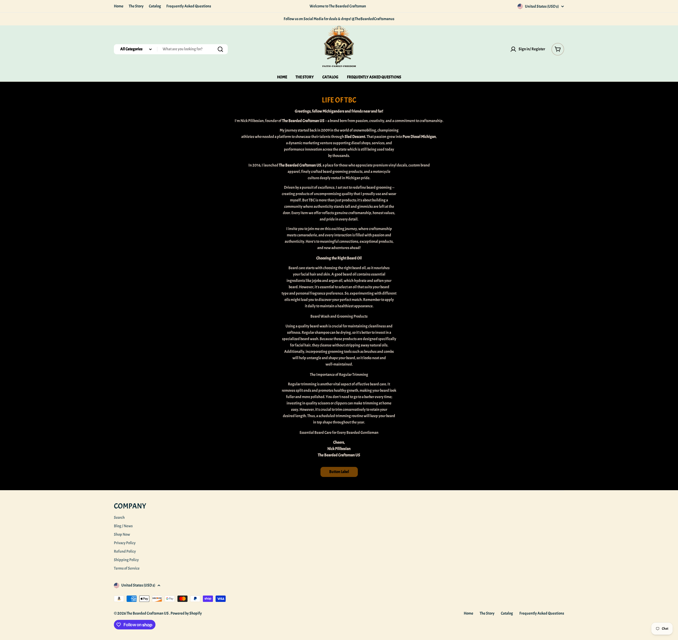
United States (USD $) (542, 6)
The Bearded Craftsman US (147, 613)
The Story (136, 6)
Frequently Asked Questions (188, 6)
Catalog (155, 6)
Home (118, 6)
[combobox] (171, 49)
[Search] (220, 49)
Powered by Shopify (186, 613)
